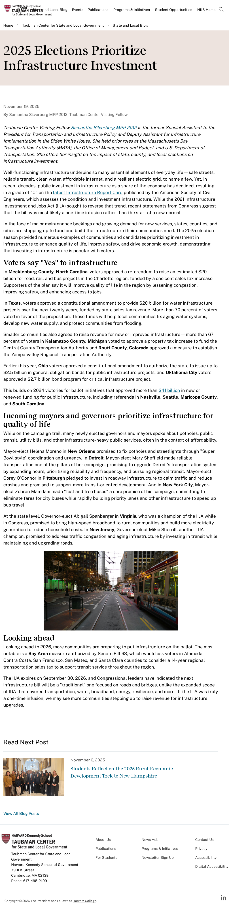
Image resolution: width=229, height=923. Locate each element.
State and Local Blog (50, 10)
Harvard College (84, 901)
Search (221, 10)
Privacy (201, 848)
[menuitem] (22, 11)
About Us (22, 10)
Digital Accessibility (212, 866)
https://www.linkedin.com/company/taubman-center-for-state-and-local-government (224, 898)
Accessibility (206, 857)
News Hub (150, 840)
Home (8, 25)
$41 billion (169, 390)
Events (77, 10)
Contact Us (204, 840)
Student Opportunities (173, 10)
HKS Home (206, 10)
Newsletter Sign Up (158, 857)
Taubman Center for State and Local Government (63, 25)
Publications (98, 10)
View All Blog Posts (21, 813)
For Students (106, 857)
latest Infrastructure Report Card (88, 192)
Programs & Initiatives (131, 10)
